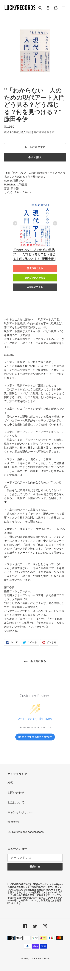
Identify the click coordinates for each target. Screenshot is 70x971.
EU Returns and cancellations (25, 831)
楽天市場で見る (35, 268)
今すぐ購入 (34, 157)
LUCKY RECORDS (39, 958)
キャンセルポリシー (20, 812)
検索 (10, 782)
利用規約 (13, 822)
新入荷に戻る (37, 661)
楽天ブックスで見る (35, 277)
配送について (15, 802)
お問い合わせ (15, 792)
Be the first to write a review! (35, 737)
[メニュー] (64, 8)
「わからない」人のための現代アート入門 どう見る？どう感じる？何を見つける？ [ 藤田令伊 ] (34, 254)
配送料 (14, 132)
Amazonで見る (35, 287)
